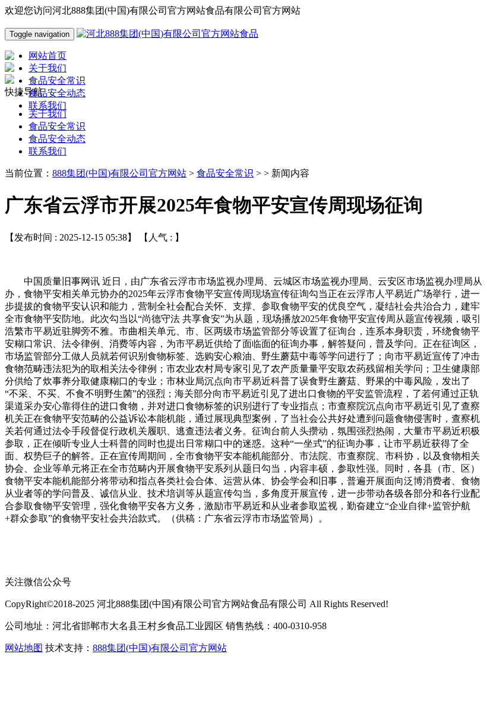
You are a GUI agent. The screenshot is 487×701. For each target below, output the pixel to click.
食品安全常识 (57, 126)
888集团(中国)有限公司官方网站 (119, 173)
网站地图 (24, 648)
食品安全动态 (57, 139)
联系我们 (48, 151)
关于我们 (48, 114)
